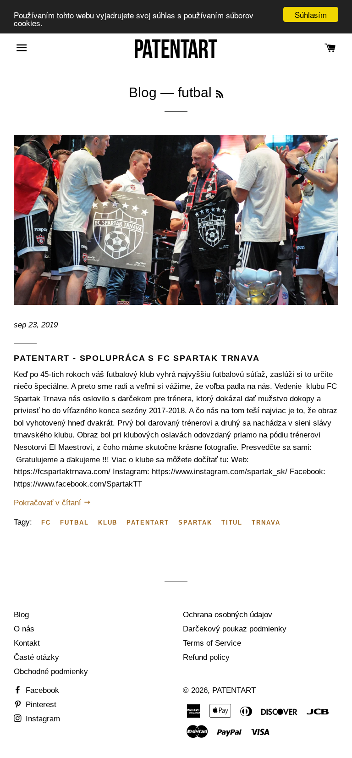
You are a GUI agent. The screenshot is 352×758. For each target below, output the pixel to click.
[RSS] (219, 94)
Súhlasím (311, 14)
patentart (147, 522)
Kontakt (27, 643)
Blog (143, 92)
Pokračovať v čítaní (48, 502)
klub (108, 522)
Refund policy (206, 657)
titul (232, 522)
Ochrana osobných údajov (227, 614)
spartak (195, 522)
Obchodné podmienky (51, 671)
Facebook (41, 690)
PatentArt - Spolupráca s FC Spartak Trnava (137, 358)
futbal (74, 522)
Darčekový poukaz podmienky (234, 629)
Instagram (41, 718)
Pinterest (39, 704)
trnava (266, 522)
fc (46, 522)
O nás (24, 629)
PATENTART (234, 690)
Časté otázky (36, 657)
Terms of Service (212, 643)
